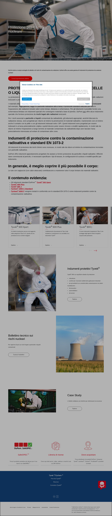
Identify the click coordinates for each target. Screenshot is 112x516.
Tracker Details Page (35, 104)
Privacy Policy (25, 104)
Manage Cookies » (83, 99)
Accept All (27, 99)
